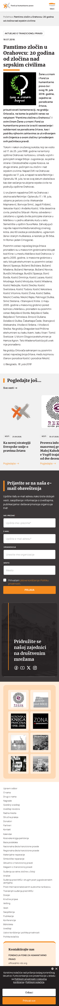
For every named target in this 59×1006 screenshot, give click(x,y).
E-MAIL (6, 531)
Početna (7, 16)
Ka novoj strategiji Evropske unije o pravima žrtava (16, 447)
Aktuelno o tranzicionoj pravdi (24, 33)
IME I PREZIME (9, 515)
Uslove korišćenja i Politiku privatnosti (28, 582)
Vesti (7, 436)
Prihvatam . (28, 582)
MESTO (7, 563)
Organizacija (10, 547)
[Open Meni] (52, 7)
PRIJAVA (29, 590)
